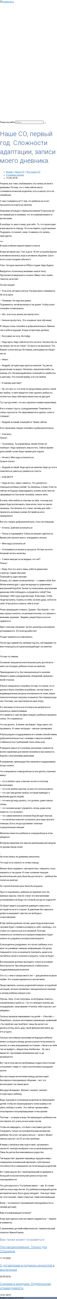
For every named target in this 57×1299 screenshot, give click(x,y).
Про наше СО (33, 172)
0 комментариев (15, 175)
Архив (9, 172)
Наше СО (19, 172)
